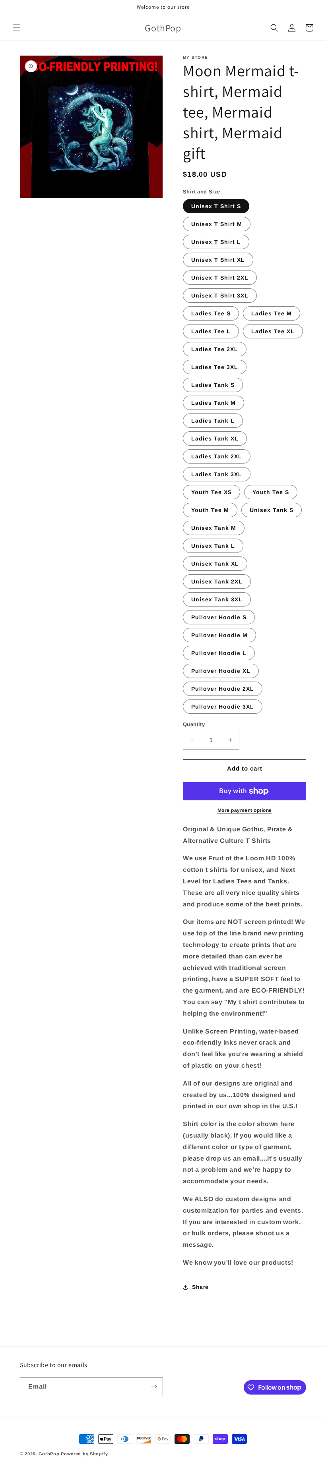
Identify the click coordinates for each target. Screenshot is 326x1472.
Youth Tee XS (211, 492)
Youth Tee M (210, 510)
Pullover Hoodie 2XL (222, 689)
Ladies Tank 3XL (216, 474)
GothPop (49, 1453)
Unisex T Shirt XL (218, 260)
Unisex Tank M (213, 528)
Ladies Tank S (213, 385)
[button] (16, 28)
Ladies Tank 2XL (216, 456)
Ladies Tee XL (273, 331)
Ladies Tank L (213, 420)
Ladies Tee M (271, 313)
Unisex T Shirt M (216, 224)
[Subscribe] (154, 1386)
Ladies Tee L (211, 331)
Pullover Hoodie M (219, 635)
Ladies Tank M (213, 403)
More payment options (244, 810)
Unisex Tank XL (215, 563)
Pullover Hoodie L (218, 653)
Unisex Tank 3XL (217, 599)
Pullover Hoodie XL (220, 671)
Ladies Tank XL (215, 438)
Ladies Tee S (211, 313)
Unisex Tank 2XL (217, 581)
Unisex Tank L (213, 546)
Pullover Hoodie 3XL (222, 706)
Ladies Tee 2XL (214, 349)
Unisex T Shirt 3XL (219, 295)
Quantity (194, 724)
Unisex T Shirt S (216, 206)
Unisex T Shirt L (216, 242)
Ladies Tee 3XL (214, 367)
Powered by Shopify (84, 1453)
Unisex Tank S (271, 510)
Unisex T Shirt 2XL (219, 277)
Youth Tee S (270, 492)
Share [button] (200, 1287)
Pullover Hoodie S (218, 617)
